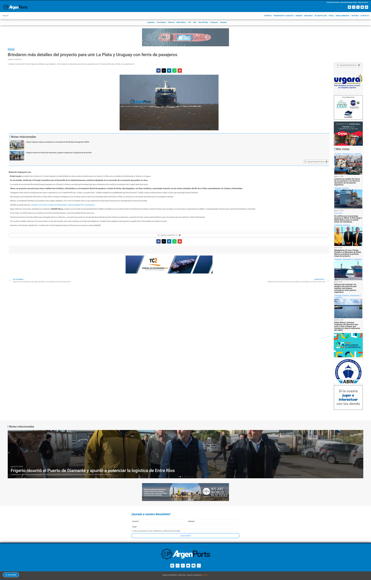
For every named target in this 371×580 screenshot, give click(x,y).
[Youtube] (362, 7)
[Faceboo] (349, 7)
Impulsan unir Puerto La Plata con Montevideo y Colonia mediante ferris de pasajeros (63, 205)
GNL (194, 22)
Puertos (267, 16)
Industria (308, 16)
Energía (299, 16)
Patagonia (214, 22)
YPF (189, 22)
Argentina (151, 22)
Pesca (331, 16)
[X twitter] (358, 7)
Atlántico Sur (321, 16)
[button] (158, 70)
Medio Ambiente (342, 16)
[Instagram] (353, 7)
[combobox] (11, 15)
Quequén (223, 22)
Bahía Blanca (181, 22)
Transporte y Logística (283, 16)
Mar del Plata (203, 22)
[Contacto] (193, 566)
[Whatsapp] (199, 566)
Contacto (365, 16)
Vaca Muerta (161, 22)
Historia (355, 16)
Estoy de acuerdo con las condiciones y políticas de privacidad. (156, 531)
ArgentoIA (205, 575)
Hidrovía (171, 22)
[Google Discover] (366, 7)
